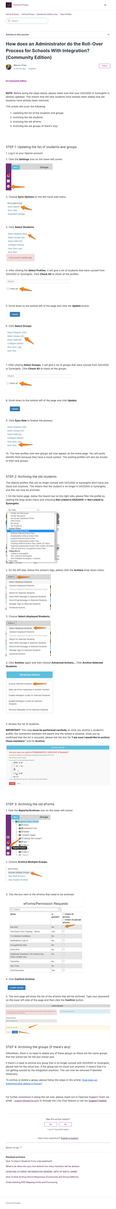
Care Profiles (66, 14)
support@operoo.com (26, 1100)
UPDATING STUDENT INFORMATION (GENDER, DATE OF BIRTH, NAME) (41, 1171)
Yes (50, 1124)
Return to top (13, 1147)
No (65, 1124)
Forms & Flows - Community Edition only (39, 14)
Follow (104, 66)
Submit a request (69, 1138)
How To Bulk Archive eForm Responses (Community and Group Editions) (42, 1177)
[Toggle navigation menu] (105, 5)
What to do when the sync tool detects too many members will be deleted (42, 1166)
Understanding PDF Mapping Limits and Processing (31, 1182)
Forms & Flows (12, 14)
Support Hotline (98, 1100)
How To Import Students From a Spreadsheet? (29, 1161)
